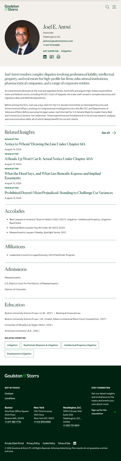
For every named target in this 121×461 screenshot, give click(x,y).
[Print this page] (58, 57)
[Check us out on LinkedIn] (74, 443)
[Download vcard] (52, 56)
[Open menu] (114, 7)
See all (106, 133)
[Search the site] (107, 7)
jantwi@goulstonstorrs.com (58, 40)
